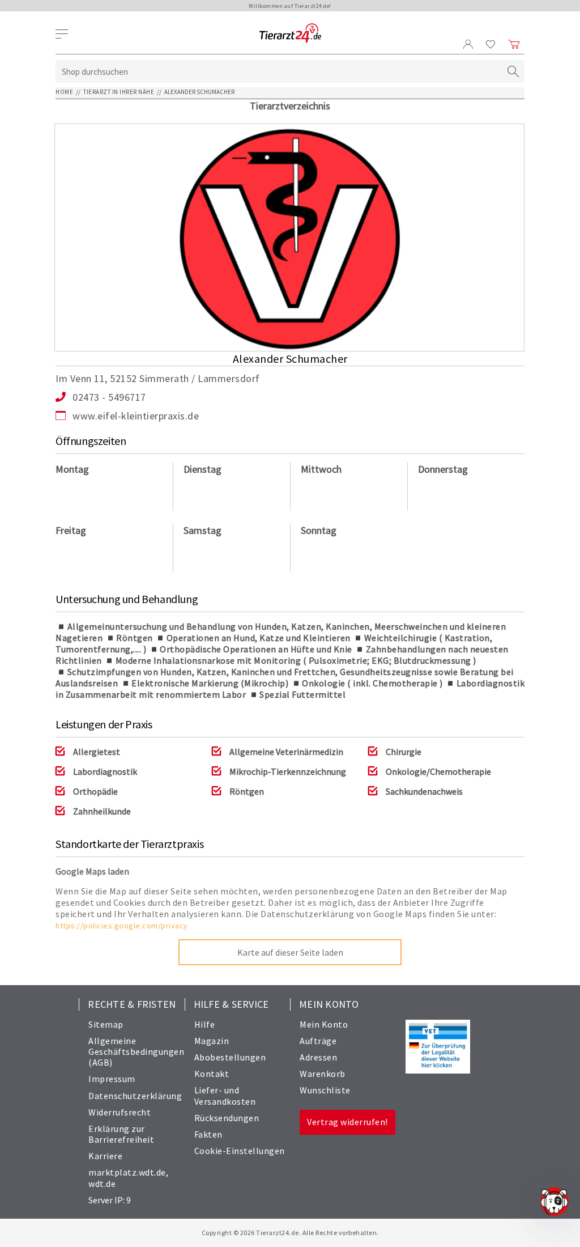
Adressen (318, 1057)
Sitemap (105, 1024)
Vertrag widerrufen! (347, 1121)
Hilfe (204, 1024)
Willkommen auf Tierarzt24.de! (290, 6)
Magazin (211, 1040)
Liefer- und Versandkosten (225, 1095)
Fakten (208, 1134)
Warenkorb (323, 1073)
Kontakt (211, 1073)
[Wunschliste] (491, 44)
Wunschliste (325, 1090)
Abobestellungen (230, 1057)
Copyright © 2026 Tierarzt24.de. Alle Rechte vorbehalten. (290, 1232)
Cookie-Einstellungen (239, 1150)
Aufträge (318, 1040)
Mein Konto (324, 1024)
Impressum (111, 1078)
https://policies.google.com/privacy (122, 926)
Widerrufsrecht (119, 1112)
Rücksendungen (226, 1117)
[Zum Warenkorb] (514, 44)
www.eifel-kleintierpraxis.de (135, 415)
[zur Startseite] (290, 33)
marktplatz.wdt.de (127, 1172)
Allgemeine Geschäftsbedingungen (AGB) (136, 1051)
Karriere (105, 1155)
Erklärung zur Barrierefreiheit (121, 1134)
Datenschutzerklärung (135, 1095)
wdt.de (102, 1183)
